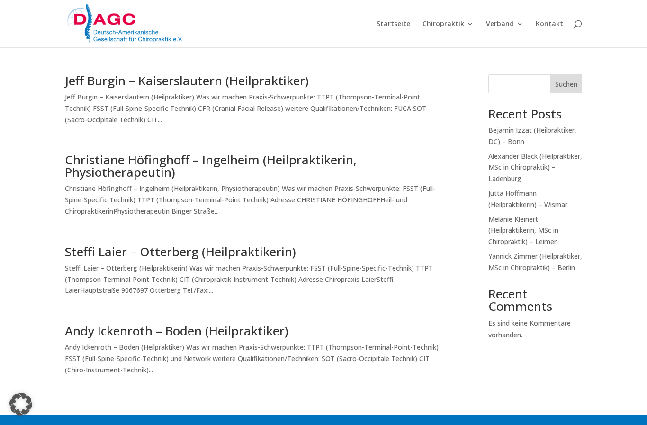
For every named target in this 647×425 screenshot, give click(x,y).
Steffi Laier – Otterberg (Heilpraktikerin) (180, 251)
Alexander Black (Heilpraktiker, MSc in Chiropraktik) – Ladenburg (535, 167)
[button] (21, 404)
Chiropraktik (443, 24)
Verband (500, 24)
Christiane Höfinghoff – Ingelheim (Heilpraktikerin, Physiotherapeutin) (211, 166)
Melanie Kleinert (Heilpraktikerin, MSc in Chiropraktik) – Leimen (523, 230)
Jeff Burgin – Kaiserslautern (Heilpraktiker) (187, 80)
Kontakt (549, 24)
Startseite (393, 24)
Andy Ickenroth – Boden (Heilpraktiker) (176, 330)
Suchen (566, 84)
